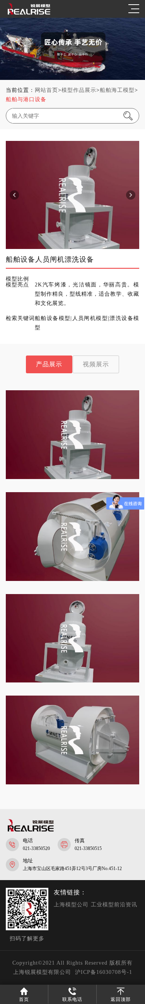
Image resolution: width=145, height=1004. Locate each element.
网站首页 (46, 90)
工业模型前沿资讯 (114, 904)
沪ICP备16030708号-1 (103, 972)
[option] (77, 195)
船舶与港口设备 (26, 99)
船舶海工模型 (117, 90)
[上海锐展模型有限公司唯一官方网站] (29, 13)
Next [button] (130, 195)
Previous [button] (14, 195)
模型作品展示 (78, 90)
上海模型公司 (71, 904)
